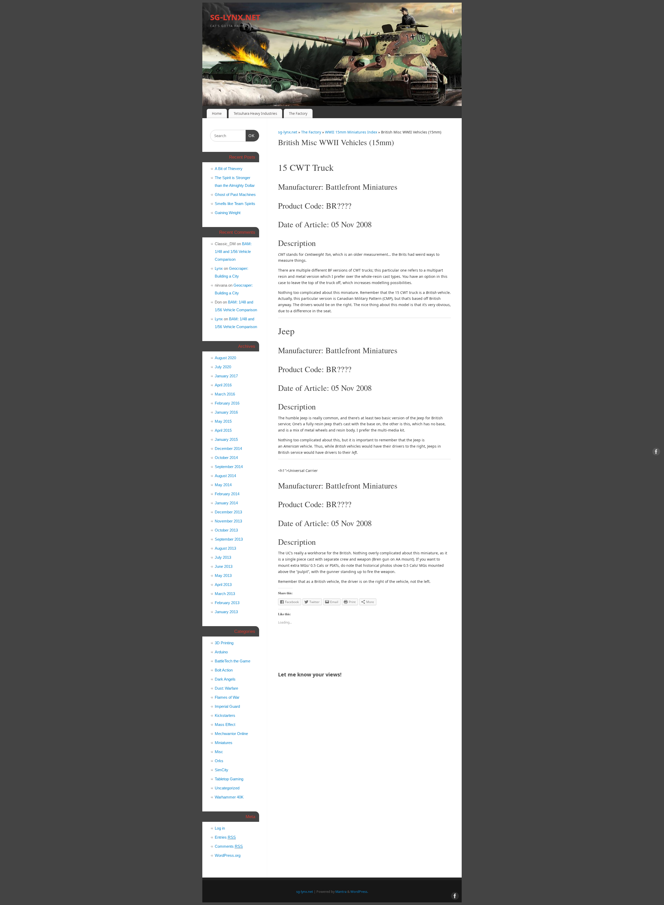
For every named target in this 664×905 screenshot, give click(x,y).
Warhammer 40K (229, 797)
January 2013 (226, 612)
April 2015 (223, 430)
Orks (219, 761)
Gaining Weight (227, 212)
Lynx (219, 268)
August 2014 (225, 475)
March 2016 (225, 394)
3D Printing (224, 643)
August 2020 (225, 358)
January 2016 (226, 412)
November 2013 (228, 521)
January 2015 (226, 439)
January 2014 (226, 503)
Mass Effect (225, 724)
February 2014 (227, 494)
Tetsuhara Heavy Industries (255, 113)
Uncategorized (227, 788)
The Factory (298, 113)
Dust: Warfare (226, 688)
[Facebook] (454, 11)
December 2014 (228, 448)
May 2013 (223, 575)
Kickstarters (225, 715)
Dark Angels (225, 679)
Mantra (341, 891)
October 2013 (226, 530)
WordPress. (359, 891)
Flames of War (227, 697)
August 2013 (225, 548)
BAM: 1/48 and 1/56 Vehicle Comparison (233, 251)
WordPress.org (227, 855)
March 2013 (225, 593)
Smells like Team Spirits (235, 203)
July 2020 (223, 367)
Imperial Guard (227, 706)
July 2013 (223, 557)
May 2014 (223, 485)
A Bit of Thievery (229, 168)
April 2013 (223, 584)
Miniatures (223, 742)
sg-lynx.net (235, 16)
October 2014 (226, 457)
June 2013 (223, 566)
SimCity (221, 770)
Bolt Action (224, 670)
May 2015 (223, 421)
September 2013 (229, 539)
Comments (229, 846)
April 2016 (223, 385)
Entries (225, 837)
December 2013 (228, 512)
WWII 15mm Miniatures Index (351, 132)
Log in (220, 828)
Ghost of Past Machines (235, 194)
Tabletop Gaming (229, 779)
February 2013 (227, 602)
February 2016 (227, 403)
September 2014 (229, 466)
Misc (219, 752)
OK (250, 135)
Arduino (221, 652)
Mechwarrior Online (231, 733)
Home (217, 113)
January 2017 (226, 376)
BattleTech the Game (232, 661)
